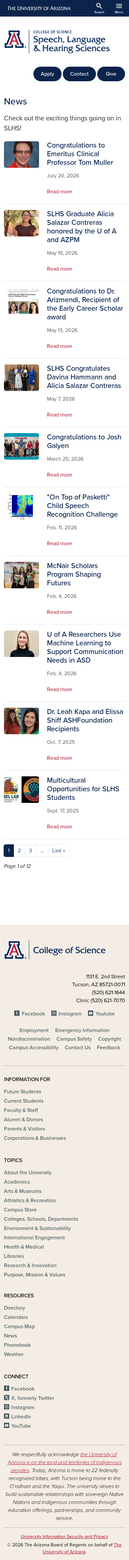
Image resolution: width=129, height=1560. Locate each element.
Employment (34, 1030)
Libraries (14, 1256)
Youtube (105, 1013)
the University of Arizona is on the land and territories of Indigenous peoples (65, 1462)
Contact (79, 74)
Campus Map (19, 1326)
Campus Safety (74, 1039)
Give (111, 74)
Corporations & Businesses (35, 1138)
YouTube (21, 1426)
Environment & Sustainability (37, 1228)
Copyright (109, 1039)
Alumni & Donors (23, 1119)
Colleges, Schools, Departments (41, 1219)
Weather (13, 1354)
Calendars (16, 1317)
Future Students (22, 1091)
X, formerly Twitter (32, 1398)
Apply (47, 74)
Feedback (108, 1047)
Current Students (23, 1101)
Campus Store (20, 1209)
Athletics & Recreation (30, 1200)
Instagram (70, 1013)
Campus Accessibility (34, 1047)
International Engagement (34, 1237)
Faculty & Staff (21, 1110)
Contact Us (78, 1047)
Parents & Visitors (24, 1129)
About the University (28, 1172)
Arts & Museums (22, 1191)
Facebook (33, 1013)
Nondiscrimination (29, 1039)
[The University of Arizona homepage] (38, 8)
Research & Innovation (30, 1265)
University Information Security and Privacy (64, 1536)
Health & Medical (24, 1247)
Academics (17, 1182)
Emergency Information (82, 1030)
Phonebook (17, 1345)
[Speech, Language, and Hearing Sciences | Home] (64, 41)
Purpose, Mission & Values (34, 1274)
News (10, 1335)
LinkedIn (21, 1416)
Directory (14, 1308)
